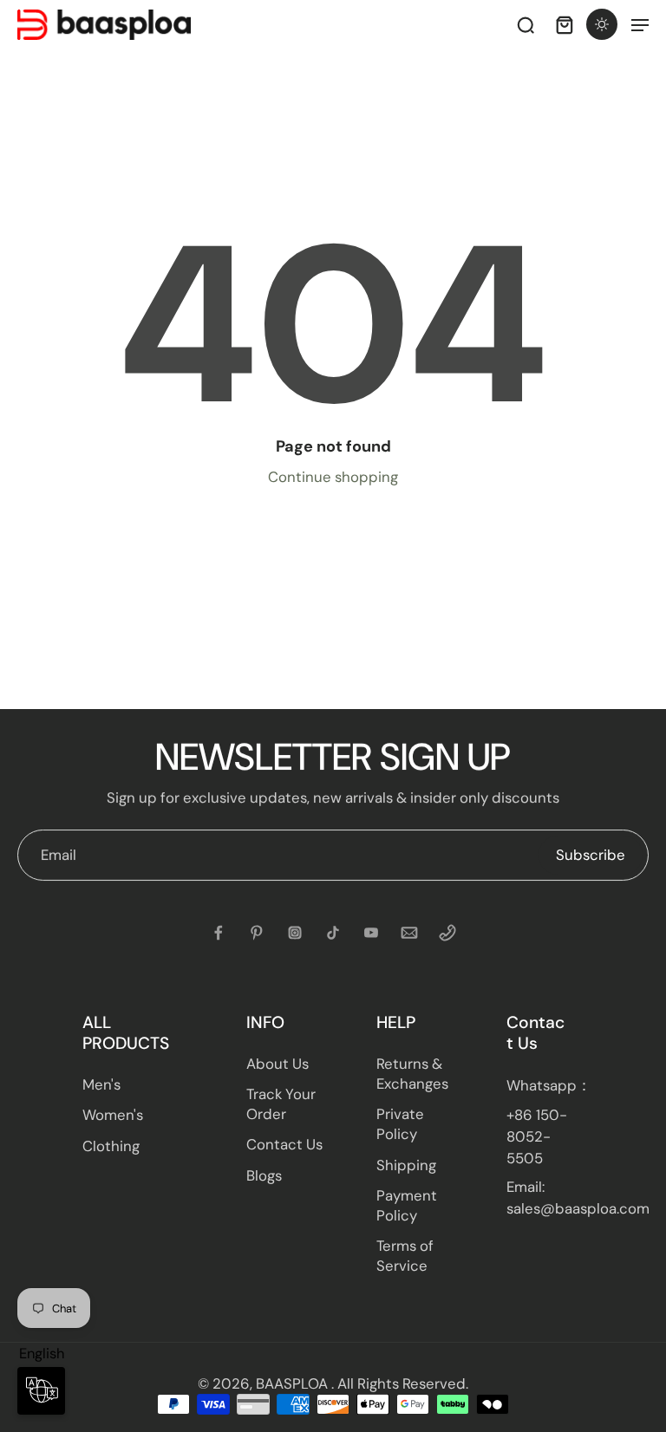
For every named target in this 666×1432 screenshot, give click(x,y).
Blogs (264, 1175)
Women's (112, 1114)
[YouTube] (371, 933)
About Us (277, 1063)
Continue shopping (333, 476)
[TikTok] (333, 933)
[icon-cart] (564, 24)
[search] (525, 24)
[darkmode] (601, 24)
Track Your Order (281, 1103)
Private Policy (400, 1123)
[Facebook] (218, 933)
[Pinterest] (257, 933)
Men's (101, 1084)
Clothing (111, 1145)
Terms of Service (405, 1255)
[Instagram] (295, 933)
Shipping (406, 1165)
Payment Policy (406, 1205)
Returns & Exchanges (412, 1073)
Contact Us (284, 1144)
